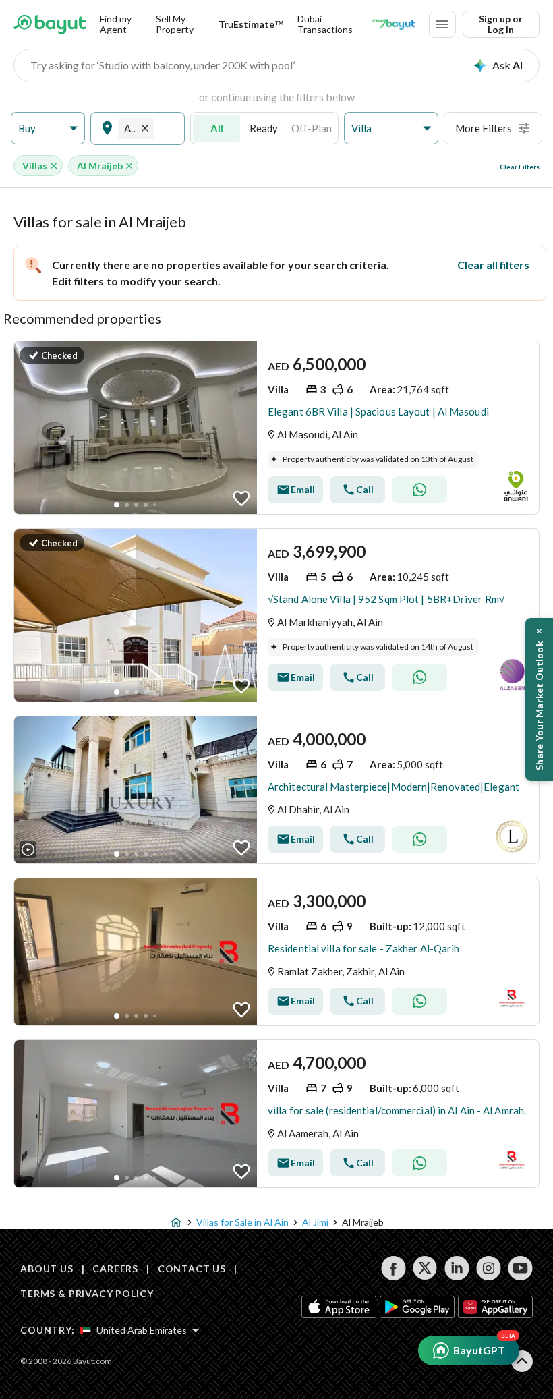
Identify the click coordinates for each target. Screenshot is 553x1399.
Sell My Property (175, 24)
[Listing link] (276, 427)
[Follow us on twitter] (425, 1268)
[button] (48, 128)
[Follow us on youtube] (520, 1268)
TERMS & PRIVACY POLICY (86, 1293)
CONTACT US (192, 1268)
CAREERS (115, 1268)
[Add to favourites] (241, 498)
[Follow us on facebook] (393, 1268)
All (216, 128)
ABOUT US (47, 1268)
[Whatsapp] (419, 489)
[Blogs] (394, 24)
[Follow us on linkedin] (456, 1268)
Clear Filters (520, 167)
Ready (264, 128)
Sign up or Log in (501, 24)
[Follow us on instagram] (488, 1268)
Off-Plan (311, 128)
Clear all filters (493, 264)
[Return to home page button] (49, 24)
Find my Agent (116, 24)
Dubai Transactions (325, 24)
